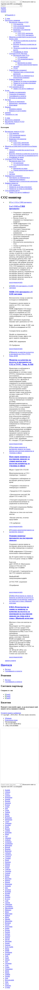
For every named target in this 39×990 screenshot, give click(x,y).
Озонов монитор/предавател (27, 64)
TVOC (15, 68)
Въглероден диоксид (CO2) (18, 22)
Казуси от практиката (17, 101)
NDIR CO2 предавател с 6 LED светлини (20, 293)
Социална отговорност (17, 94)
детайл (20, 282)
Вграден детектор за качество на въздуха (23, 153)
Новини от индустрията (17, 111)
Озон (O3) (16, 61)
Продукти (6, 665)
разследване (13, 282)
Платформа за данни (20, 52)
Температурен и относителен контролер (23, 181)
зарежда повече (10, 660)
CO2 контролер (18, 28)
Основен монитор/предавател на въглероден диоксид (21, 538)
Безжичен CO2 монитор (21, 29)
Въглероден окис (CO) (21, 55)
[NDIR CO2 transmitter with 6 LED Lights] (21, 288)
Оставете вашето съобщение (11, 713)
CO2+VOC (17, 31)
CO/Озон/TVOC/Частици (18, 53)
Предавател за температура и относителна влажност (23, 76)
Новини (8, 107)
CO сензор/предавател (25, 59)
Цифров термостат (15, 79)
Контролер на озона (24, 63)
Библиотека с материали (18, 103)
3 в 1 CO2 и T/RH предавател (17, 207)
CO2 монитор (18, 24)
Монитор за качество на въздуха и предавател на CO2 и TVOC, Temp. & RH (21, 362)
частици (16, 66)
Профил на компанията (17, 92)
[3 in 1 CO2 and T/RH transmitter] (20, 202)
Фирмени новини (15, 109)
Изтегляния (13, 105)
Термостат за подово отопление (24, 83)
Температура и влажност (18, 70)
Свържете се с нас (11, 114)
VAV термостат (18, 85)
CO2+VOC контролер (25, 33)
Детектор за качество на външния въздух (23, 155)
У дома (7, 18)
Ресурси (8, 100)
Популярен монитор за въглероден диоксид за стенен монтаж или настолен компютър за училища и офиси (19, 461)
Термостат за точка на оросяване (24, 81)
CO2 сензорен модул (16, 87)
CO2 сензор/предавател (21, 26)
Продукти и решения (12, 20)
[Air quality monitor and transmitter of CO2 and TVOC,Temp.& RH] (21, 356)
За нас (7, 90)
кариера (8, 112)
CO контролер (22, 57)
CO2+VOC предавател (25, 35)
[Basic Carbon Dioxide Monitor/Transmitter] (21, 532)
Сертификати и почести (17, 96)
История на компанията (17, 98)
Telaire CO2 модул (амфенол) (23, 88)
